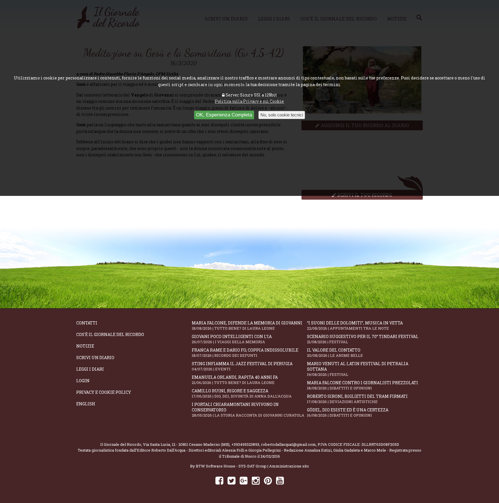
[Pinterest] (268, 480)
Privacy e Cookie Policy (103, 392)
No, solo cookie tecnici (281, 114)
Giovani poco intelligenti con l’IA (232, 339)
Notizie (85, 346)
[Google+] (243, 480)
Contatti (86, 323)
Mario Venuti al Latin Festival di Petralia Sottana (357, 369)
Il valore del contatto (335, 352)
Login (83, 380)
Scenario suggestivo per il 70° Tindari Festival (362, 339)
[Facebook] (219, 480)
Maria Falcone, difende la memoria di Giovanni (247, 325)
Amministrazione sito (289, 466)
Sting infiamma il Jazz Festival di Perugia (242, 366)
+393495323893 (245, 444)
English (85, 404)
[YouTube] (280, 480)
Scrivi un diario (95, 357)
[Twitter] (231, 480)
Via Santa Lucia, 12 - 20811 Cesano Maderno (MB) (186, 444)
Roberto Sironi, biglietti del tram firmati (357, 399)
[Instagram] (256, 480)
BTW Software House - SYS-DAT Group (231, 466)
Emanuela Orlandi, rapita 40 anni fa (235, 379)
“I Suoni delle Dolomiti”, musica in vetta (355, 325)
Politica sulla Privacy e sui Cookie (249, 101)
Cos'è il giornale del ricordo (110, 334)
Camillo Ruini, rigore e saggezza (242, 393)
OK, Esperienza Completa (224, 115)
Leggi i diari (90, 369)
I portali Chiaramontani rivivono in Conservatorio (248, 410)
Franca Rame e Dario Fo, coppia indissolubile (245, 352)
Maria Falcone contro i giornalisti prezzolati (362, 385)
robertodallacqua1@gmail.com (288, 444)
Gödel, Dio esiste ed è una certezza (347, 412)
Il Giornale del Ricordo (120, 444)
